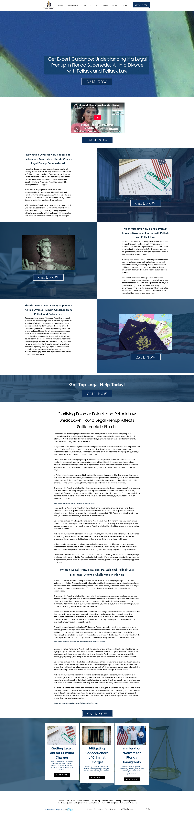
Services (113, 809)
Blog (125, 809)
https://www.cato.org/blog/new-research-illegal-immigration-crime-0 (76, 703)
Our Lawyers (98, 809)
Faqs (106, 809)
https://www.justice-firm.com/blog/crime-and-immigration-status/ (75, 503)
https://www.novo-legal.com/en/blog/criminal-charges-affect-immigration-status (79, 641)
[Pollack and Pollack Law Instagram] (149, 809)
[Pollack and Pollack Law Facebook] (146, 809)
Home (89, 809)
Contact (131, 809)
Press (120, 809)
